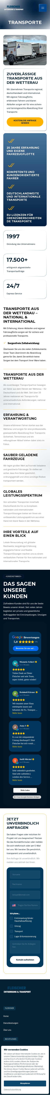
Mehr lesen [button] (17, 713)
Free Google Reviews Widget (28, 797)
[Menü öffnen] (43, 8)
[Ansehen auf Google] (15, 663)
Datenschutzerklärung (12, 1089)
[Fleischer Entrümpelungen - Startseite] (13, 8)
